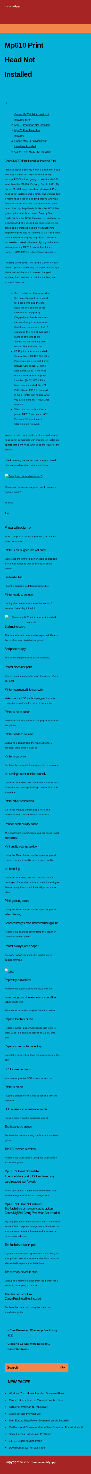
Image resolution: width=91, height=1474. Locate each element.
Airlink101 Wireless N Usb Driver (28, 1406)
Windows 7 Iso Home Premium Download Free (36, 1393)
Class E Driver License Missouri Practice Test (36, 1400)
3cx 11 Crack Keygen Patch (25, 1440)
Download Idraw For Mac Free (27, 1447)
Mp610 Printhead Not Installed (32, 124)
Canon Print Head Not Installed (32, 151)
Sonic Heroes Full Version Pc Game (30, 1434)
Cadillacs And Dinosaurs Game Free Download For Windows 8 (46, 1427)
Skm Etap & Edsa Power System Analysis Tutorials (39, 1420)
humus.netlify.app (13, 6)
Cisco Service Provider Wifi (25, 1413)
